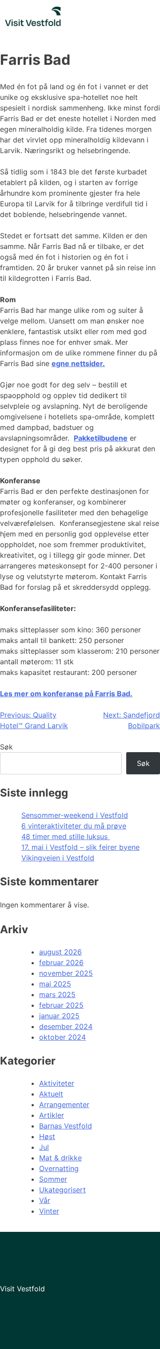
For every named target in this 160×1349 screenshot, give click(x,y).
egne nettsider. (78, 363)
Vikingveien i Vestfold (57, 857)
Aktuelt (51, 1093)
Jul (44, 1147)
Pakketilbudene (101, 438)
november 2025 (66, 973)
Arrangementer (64, 1104)
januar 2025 (59, 1015)
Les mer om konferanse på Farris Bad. (66, 693)
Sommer (53, 1179)
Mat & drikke (60, 1157)
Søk (6, 746)
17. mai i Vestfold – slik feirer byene (80, 847)
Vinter (49, 1211)
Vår (44, 1200)
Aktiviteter (56, 1083)
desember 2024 (65, 1026)
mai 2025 (55, 983)
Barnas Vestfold (65, 1125)
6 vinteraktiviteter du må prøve (73, 825)
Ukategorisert (62, 1189)
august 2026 (60, 951)
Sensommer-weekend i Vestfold (74, 815)
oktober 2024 (62, 1037)
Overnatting (59, 1168)
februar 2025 (61, 1005)
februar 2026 (61, 962)
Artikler (51, 1115)
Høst (47, 1136)
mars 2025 (57, 994)
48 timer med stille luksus (65, 836)
